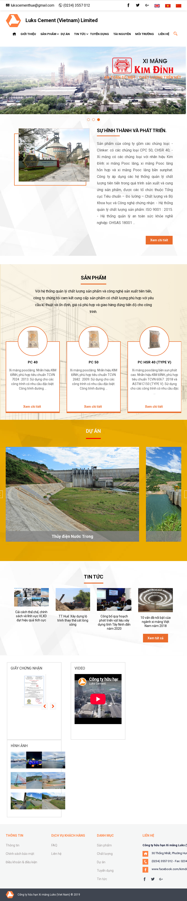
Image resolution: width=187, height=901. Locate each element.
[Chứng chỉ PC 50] (34, 690)
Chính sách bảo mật (20, 854)
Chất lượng (105, 854)
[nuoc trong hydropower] (53, 801)
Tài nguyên (122, 34)
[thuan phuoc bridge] (53, 760)
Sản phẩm (48, 34)
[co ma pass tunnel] (22, 801)
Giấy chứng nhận (26, 668)
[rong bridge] (37, 760)
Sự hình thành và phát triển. (131, 130)
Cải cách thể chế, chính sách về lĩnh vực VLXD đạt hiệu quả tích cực (31, 616)
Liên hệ (163, 34)
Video (80, 668)
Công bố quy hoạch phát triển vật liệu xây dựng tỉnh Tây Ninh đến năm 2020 (114, 622)
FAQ (54, 845)
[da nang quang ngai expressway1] (37, 780)
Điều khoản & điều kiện (21, 862)
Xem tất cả (156, 638)
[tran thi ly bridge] (22, 780)
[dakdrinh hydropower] (37, 801)
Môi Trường (144, 34)
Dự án (65, 34)
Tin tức (80, 34)
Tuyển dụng (99, 34)
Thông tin (12, 845)
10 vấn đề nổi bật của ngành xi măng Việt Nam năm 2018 (155, 622)
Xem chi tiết (159, 240)
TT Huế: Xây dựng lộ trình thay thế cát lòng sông (72, 620)
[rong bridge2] (22, 760)
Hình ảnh (19, 746)
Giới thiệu (28, 34)
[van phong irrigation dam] (53, 780)
